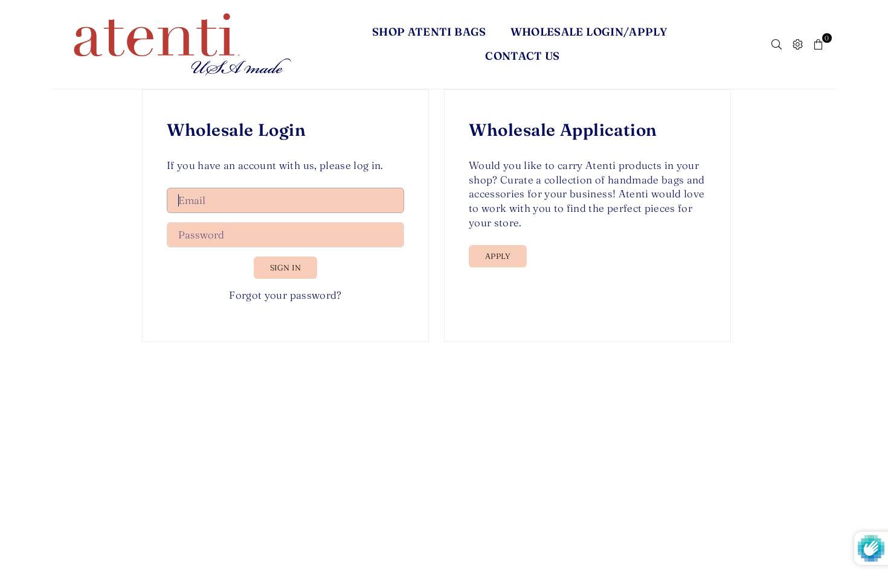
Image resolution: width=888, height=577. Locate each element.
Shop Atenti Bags (429, 32)
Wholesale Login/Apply (589, 32)
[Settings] (797, 44)
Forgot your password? (285, 294)
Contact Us (522, 56)
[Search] (776, 44)
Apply (497, 256)
